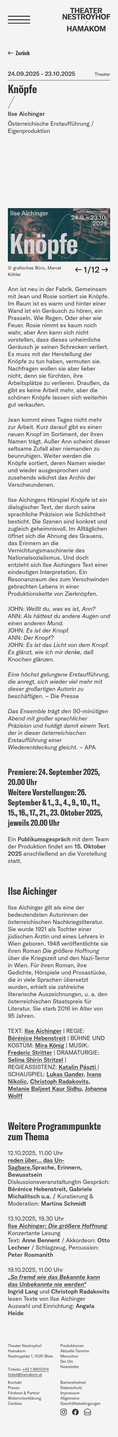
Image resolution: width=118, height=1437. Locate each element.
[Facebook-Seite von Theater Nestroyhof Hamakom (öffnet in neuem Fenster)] (75, 1412)
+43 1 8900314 (35, 1369)
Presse (13, 1387)
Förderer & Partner (24, 1392)
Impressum (70, 1392)
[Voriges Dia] (78, 270)
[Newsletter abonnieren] (88, 1412)
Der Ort (66, 1361)
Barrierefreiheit (73, 1382)
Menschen (69, 1356)
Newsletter (69, 1366)
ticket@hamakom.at (25, 1374)
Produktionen (72, 1345)
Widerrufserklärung (24, 1398)
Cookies (15, 1403)
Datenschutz (71, 1387)
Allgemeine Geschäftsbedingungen (80, 1401)
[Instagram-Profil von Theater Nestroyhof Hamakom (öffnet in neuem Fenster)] (63, 1412)
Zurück (23, 53)
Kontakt (15, 1382)
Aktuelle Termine (74, 1350)
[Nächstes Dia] (105, 270)
